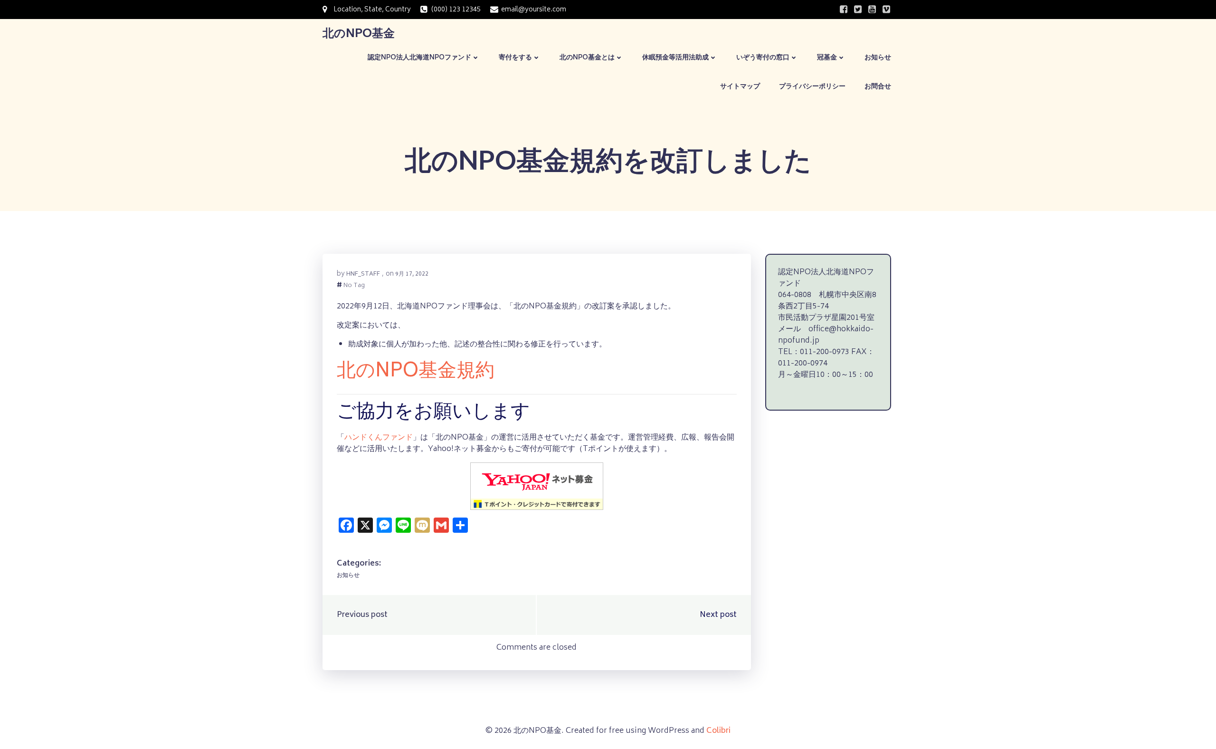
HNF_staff (363, 274)
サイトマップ (740, 87)
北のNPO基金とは (587, 58)
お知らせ (877, 58)
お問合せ (877, 87)
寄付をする (515, 58)
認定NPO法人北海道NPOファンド (419, 58)
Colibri (718, 731)
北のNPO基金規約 (415, 372)
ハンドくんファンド (378, 437)
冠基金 (827, 58)
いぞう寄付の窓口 (762, 58)
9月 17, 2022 (411, 274)
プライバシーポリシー (812, 87)
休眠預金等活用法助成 (675, 58)
